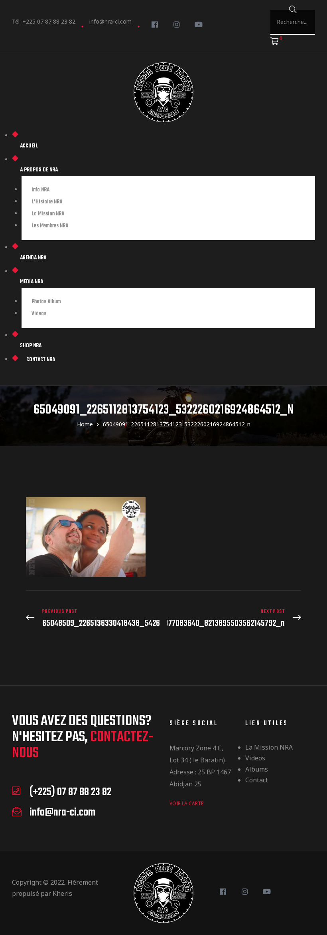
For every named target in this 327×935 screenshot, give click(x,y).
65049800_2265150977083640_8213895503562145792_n (234, 618)
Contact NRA (40, 359)
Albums (256, 769)
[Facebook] (155, 24)
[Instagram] (176, 24)
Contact (256, 780)
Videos (255, 758)
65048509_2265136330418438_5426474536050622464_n (93, 618)
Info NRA (40, 190)
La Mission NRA (48, 214)
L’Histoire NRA (47, 202)
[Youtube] (198, 24)
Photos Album (46, 301)
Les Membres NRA (50, 226)
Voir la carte (186, 803)
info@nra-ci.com (110, 21)
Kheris (62, 893)
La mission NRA (269, 747)
